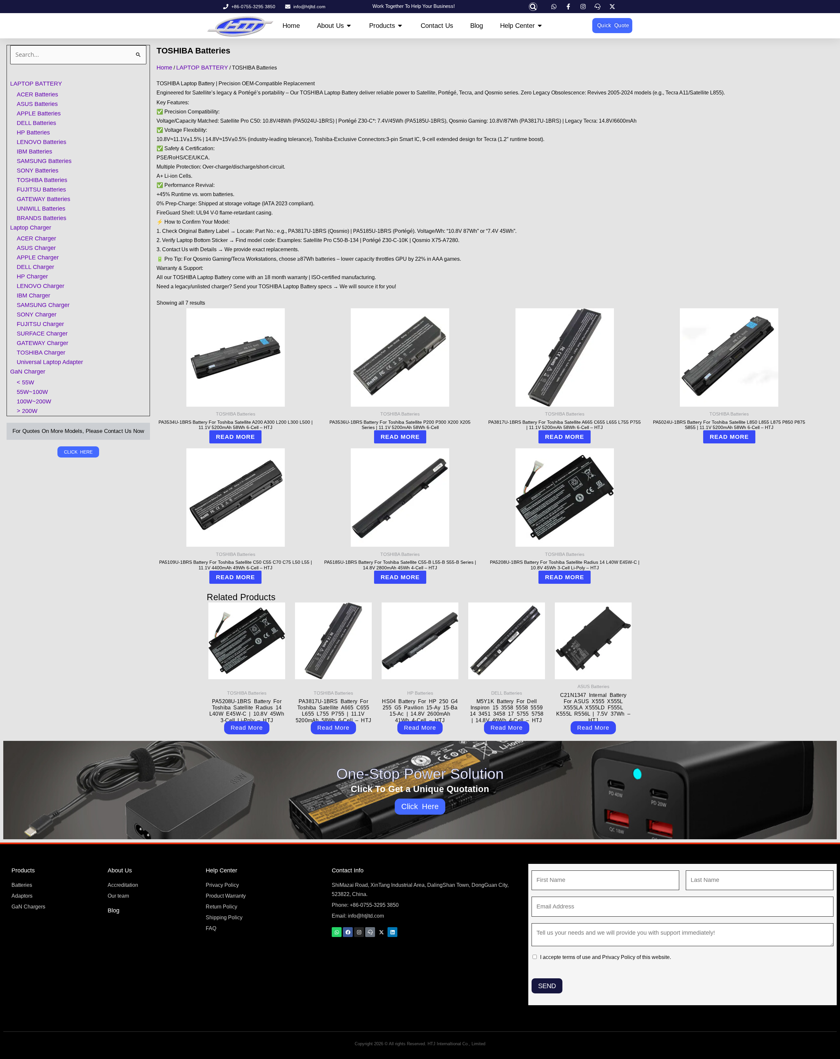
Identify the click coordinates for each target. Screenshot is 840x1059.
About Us (120, 870)
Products (23, 870)
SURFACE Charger (42, 333)
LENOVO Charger (40, 286)
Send (547, 985)
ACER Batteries (37, 94)
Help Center (221, 870)
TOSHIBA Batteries (42, 180)
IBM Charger (33, 295)
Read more (235, 437)
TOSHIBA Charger (41, 352)
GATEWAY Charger (42, 343)
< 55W (25, 382)
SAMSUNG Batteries (44, 161)
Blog (113, 910)
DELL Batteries (36, 123)
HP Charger (32, 276)
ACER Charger (36, 238)
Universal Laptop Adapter (50, 362)
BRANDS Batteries (41, 218)
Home (164, 67)
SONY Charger (36, 314)
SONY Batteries (37, 170)
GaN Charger (27, 371)
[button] (533, 7)
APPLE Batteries (39, 113)
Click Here (420, 806)
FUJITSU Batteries (41, 189)
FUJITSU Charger (40, 324)
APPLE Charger (38, 257)
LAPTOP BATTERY (36, 83)
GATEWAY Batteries (43, 199)
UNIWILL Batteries (41, 208)
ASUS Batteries (37, 104)
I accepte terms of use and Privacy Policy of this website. (605, 957)
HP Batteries (33, 132)
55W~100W (32, 392)
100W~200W (34, 401)
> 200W (27, 411)
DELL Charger (35, 267)
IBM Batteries (34, 151)
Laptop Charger (30, 227)
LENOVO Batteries (41, 142)
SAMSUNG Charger (43, 305)
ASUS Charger (36, 248)
